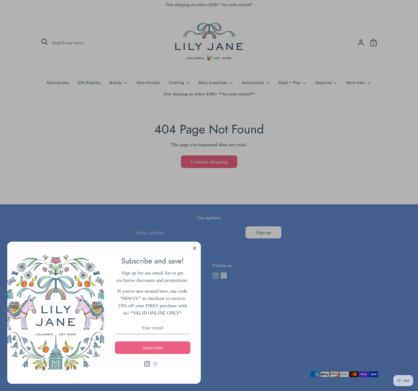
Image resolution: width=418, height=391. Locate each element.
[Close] (194, 248)
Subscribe (152, 347)
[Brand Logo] (155, 364)
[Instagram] (147, 364)
